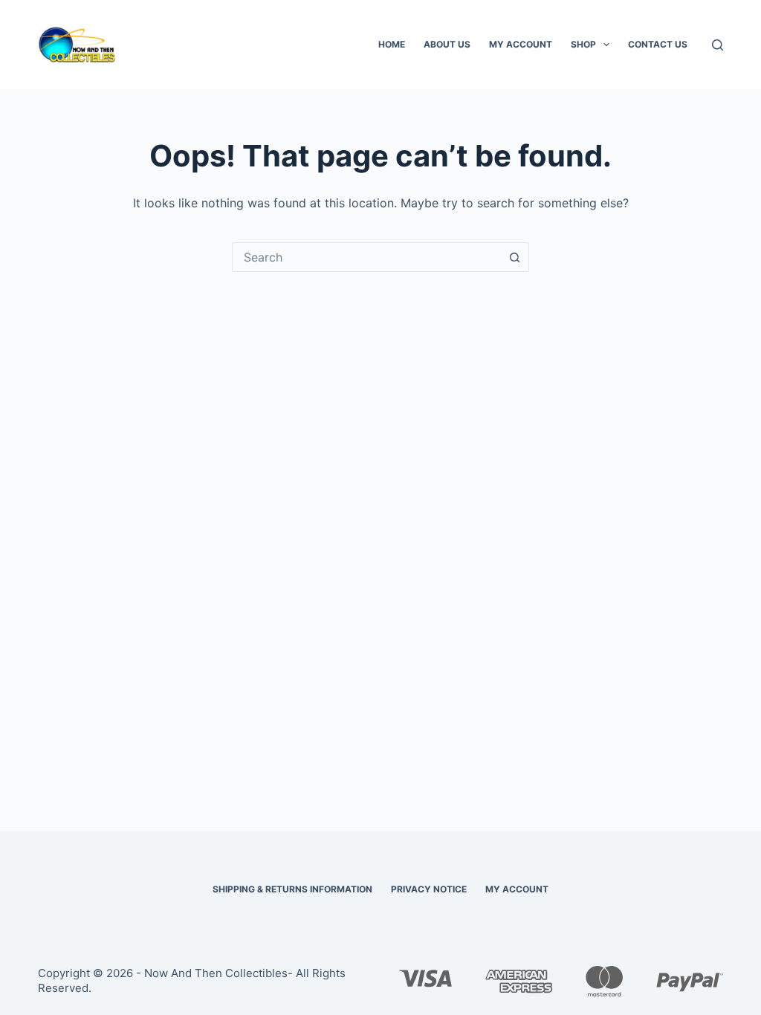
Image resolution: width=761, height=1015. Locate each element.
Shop (583, 44)
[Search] (717, 45)
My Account (520, 44)
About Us (447, 44)
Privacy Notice (429, 889)
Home (391, 44)
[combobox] (366, 257)
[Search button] (514, 257)
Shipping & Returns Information (292, 889)
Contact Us (657, 44)
